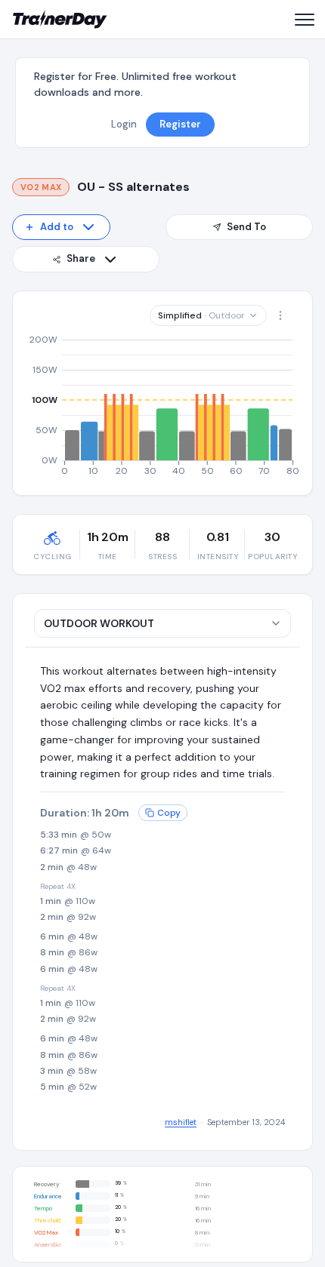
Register (180, 124)
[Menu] (304, 20)
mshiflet (181, 1122)
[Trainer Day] (60, 19)
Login (124, 124)
